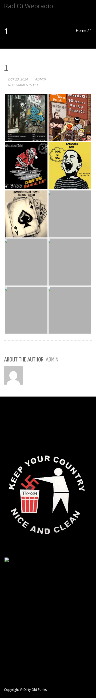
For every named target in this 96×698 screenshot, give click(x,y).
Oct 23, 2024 (18, 79)
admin (40, 79)
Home (81, 30)
